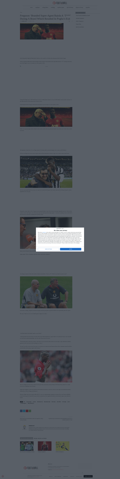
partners (44, 232)
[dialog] (60, 240)
